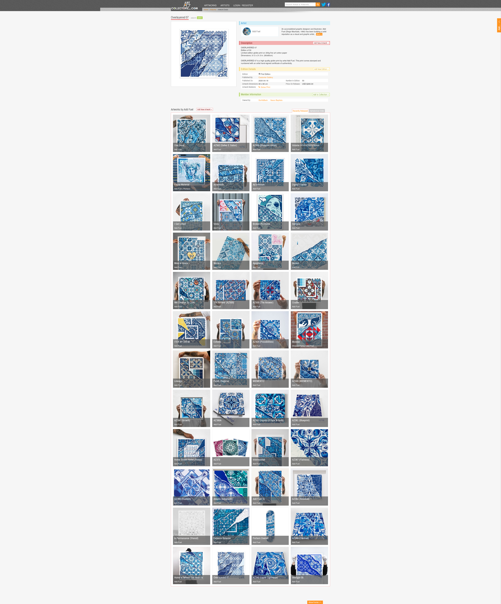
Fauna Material (181, 184)
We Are (217, 263)
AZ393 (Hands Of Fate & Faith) (268, 420)
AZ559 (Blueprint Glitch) (265, 145)
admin (200, 18)
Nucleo (295, 263)
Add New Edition (321, 69)
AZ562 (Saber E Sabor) (225, 145)
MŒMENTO (258, 381)
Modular (296, 341)
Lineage (178, 381)
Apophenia (258, 263)
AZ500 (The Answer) (263, 302)
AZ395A (217, 420)
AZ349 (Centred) (300, 538)
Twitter (323, 4)
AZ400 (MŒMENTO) (302, 381)
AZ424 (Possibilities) (263, 341)
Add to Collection (321, 94)
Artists (224, 5)
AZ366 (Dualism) (182, 499)
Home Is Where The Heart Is (188, 577)
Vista (216, 224)
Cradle (295, 302)
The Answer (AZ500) (224, 302)
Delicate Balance (222, 538)
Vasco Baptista (276, 100)
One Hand (179, 145)
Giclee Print (265, 87)
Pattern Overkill (261, 538)
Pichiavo (186, 188)
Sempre (296, 224)
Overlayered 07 (221, 577)
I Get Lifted (180, 224)
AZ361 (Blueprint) (301, 420)
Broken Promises (261, 224)
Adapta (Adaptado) (223, 499)
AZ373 (217, 459)
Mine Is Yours (181, 263)
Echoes (217, 341)
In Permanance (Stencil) (186, 538)
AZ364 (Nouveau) (300, 499)
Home (206, 9)
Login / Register (243, 5)
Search (318, 4)
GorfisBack (263, 100)
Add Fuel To (259, 499)
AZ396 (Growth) (182, 420)
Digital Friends (299, 184)
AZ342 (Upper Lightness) (265, 577)
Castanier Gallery (266, 77)
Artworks (210, 5)
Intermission (259, 459)
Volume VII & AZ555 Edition (305, 145)
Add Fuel (178, 149)
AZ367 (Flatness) (300, 459)
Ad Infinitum (259, 184)
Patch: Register (221, 381)
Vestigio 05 (297, 577)
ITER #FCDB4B (182, 341)
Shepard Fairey (298, 345)
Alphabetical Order (317, 110)
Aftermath (219, 184)
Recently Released (300, 110)
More (319, 34)
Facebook (328, 4)
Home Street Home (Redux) (188, 459)
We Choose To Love (184, 302)
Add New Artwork (321, 43)
